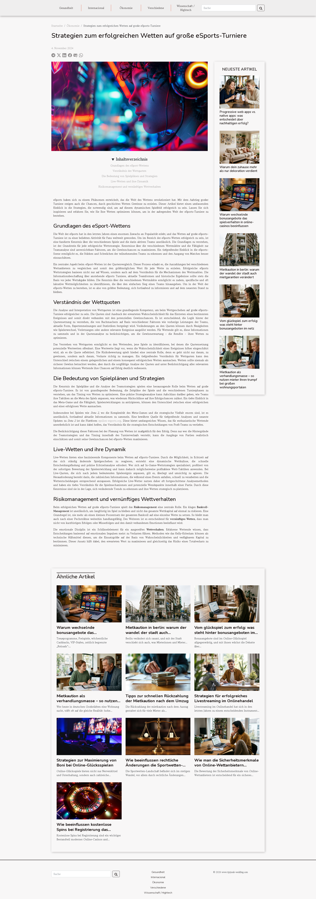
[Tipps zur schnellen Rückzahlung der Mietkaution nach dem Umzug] (158, 672)
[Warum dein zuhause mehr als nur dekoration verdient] (239, 147)
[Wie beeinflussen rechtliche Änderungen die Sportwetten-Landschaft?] (158, 736)
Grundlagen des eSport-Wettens (129, 165)
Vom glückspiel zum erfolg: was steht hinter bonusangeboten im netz (239, 325)
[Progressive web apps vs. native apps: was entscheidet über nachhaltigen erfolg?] (239, 92)
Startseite (57, 26)
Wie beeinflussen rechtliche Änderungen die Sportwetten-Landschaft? (154, 765)
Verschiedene (156, 8)
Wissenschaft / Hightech (186, 8)
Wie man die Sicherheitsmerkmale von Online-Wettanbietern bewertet (226, 765)
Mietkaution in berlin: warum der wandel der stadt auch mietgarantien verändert (239, 273)
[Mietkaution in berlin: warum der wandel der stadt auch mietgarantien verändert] (239, 249)
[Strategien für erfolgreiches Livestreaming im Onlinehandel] (226, 672)
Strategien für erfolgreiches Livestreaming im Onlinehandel (223, 698)
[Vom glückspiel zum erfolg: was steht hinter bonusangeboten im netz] (239, 300)
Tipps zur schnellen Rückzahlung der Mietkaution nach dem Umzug (157, 698)
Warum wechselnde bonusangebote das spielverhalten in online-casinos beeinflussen (237, 220)
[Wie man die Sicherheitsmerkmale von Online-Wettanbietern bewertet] (226, 736)
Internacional (96, 8)
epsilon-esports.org (109, 421)
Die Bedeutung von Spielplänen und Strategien (130, 176)
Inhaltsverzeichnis (131, 159)
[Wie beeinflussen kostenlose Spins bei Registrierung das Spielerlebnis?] (89, 800)
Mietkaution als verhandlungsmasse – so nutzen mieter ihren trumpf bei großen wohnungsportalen (238, 380)
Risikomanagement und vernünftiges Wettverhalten (129, 187)
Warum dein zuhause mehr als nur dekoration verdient (238, 169)
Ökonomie (126, 8)
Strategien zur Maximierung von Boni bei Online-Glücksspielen (87, 763)
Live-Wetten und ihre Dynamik (129, 181)
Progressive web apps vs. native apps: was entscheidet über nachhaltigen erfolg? (238, 117)
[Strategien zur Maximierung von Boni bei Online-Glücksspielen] (89, 736)
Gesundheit (66, 8)
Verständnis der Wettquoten (129, 171)
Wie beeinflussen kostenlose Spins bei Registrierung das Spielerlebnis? (84, 829)
